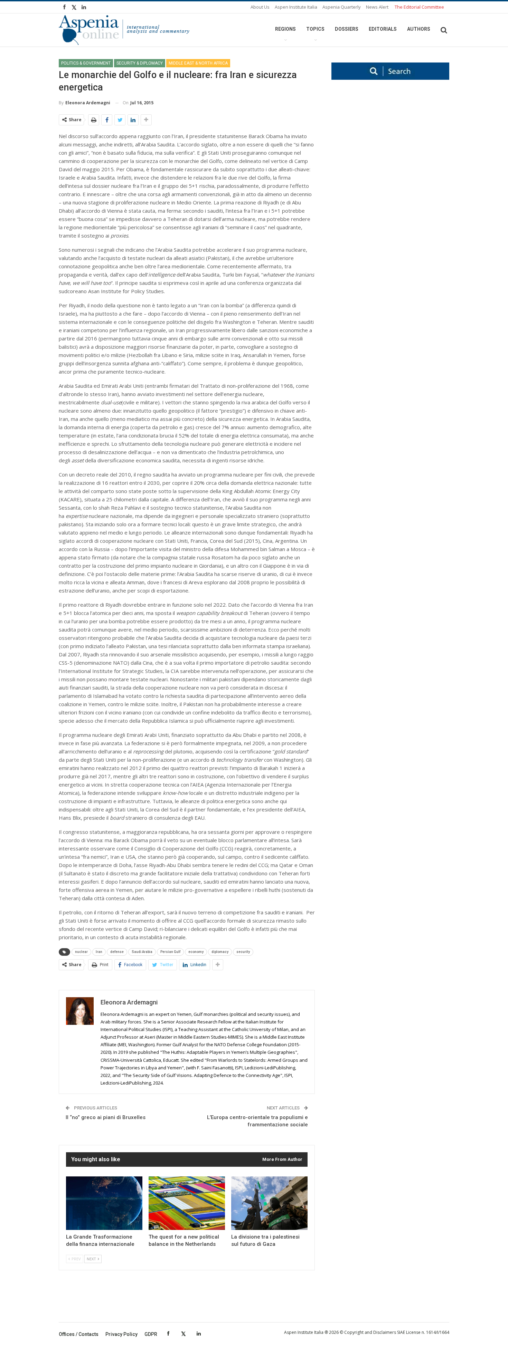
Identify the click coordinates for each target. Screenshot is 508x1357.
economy (196, 952)
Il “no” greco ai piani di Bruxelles (105, 1117)
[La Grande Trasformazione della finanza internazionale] (104, 1203)
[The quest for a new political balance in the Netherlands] (187, 1203)
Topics (315, 29)
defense (117, 952)
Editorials (383, 29)
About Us (260, 7)
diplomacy (219, 952)
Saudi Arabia (142, 952)
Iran (99, 952)
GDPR (150, 1334)
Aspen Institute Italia (296, 7)
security (243, 952)
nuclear (81, 952)
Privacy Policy (121, 1334)
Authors (418, 29)
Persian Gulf (170, 952)
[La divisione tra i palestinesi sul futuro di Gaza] (269, 1203)
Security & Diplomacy (139, 63)
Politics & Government (86, 63)
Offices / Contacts (78, 1334)
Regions (285, 29)
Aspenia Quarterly (341, 7)
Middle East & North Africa (198, 63)
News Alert (377, 7)
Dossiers (346, 29)
